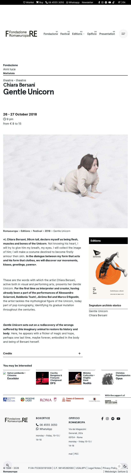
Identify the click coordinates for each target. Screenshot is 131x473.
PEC (76, 454)
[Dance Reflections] (111, 402)
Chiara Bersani (98, 315)
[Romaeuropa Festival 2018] (108, 247)
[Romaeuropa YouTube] (109, 2)
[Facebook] (102, 419)
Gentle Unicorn (98, 311)
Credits (7, 353)
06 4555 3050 (48, 424)
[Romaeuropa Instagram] (102, 2)
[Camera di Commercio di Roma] (73, 399)
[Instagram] (107, 419)
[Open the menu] (123, 33)
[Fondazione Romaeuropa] (21, 34)
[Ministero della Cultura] (9, 399)
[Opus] (107, 378)
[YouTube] (118, 419)
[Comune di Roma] (48, 399)
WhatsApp (45, 429)
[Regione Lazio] (28, 399)
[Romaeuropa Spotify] (106, 2)
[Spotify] (112, 419)
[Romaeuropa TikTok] (113, 2)
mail (71, 454)
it (119, 2)
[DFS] (42, 378)
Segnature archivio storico (105, 305)
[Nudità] (75, 378)
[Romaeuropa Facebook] (99, 2)
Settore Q (123, 471)
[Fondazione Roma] (94, 399)
